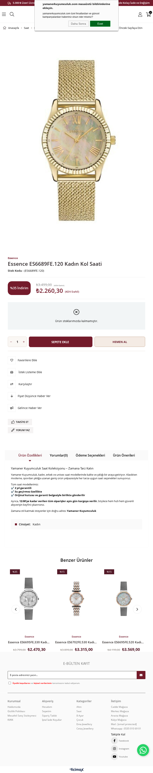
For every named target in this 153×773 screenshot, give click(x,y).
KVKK (10, 719)
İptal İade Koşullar (52, 719)
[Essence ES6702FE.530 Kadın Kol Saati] (76, 599)
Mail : (124, 724)
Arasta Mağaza (119, 715)
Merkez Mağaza (120, 711)
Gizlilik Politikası (16, 711)
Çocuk (79, 719)
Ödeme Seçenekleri (90, 455)
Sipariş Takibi (49, 715)
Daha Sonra (78, 23)
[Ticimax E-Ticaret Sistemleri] (77, 770)
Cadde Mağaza (119, 707)
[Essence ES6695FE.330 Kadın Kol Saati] (29, 599)
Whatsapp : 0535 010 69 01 (126, 728)
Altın (78, 707)
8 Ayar (80, 715)
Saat (78, 711)
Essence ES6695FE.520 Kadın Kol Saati (123, 642)
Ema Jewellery (84, 724)
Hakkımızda (14, 707)
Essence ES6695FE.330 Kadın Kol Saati (29, 642)
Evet (100, 23)
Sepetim (46, 711)
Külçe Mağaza (119, 719)
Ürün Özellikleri (30, 455)
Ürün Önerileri (124, 455)
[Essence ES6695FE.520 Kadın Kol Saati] (123, 599)
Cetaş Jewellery (84, 728)
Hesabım (47, 707)
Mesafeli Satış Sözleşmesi (22, 715)
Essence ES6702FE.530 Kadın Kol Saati (76, 642)
